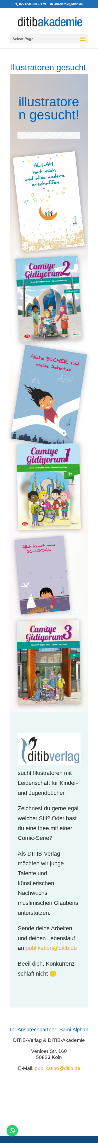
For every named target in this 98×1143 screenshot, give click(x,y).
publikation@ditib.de (51, 948)
